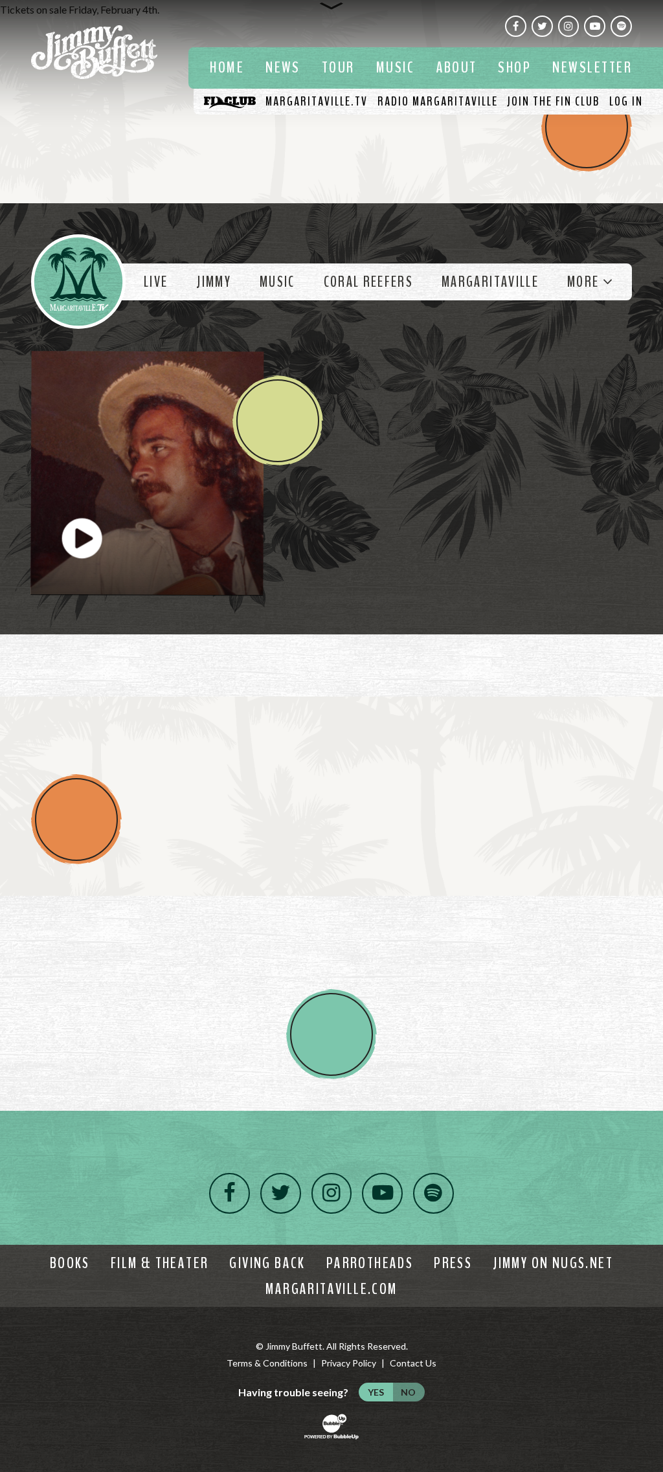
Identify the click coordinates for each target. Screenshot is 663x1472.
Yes (376, 1392)
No (408, 1392)
